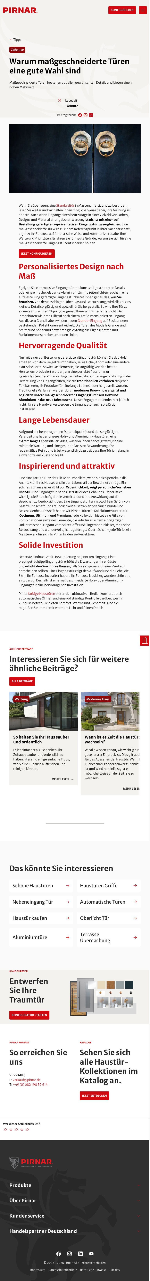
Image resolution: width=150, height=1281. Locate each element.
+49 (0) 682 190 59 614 (30, 1085)
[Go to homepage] (20, 10)
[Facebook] (58, 1254)
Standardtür (65, 205)
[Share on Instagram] (86, 115)
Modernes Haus (98, 699)
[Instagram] (69, 1254)
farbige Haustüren (41, 594)
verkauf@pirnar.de (27, 1080)
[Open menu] (143, 10)
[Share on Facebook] (80, 115)
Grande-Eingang (90, 321)
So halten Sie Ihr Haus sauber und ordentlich (41, 739)
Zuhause (17, 50)
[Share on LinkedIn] (91, 115)
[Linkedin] (80, 1254)
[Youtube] (91, 1254)
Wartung (21, 699)
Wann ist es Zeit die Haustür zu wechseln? (114, 739)
